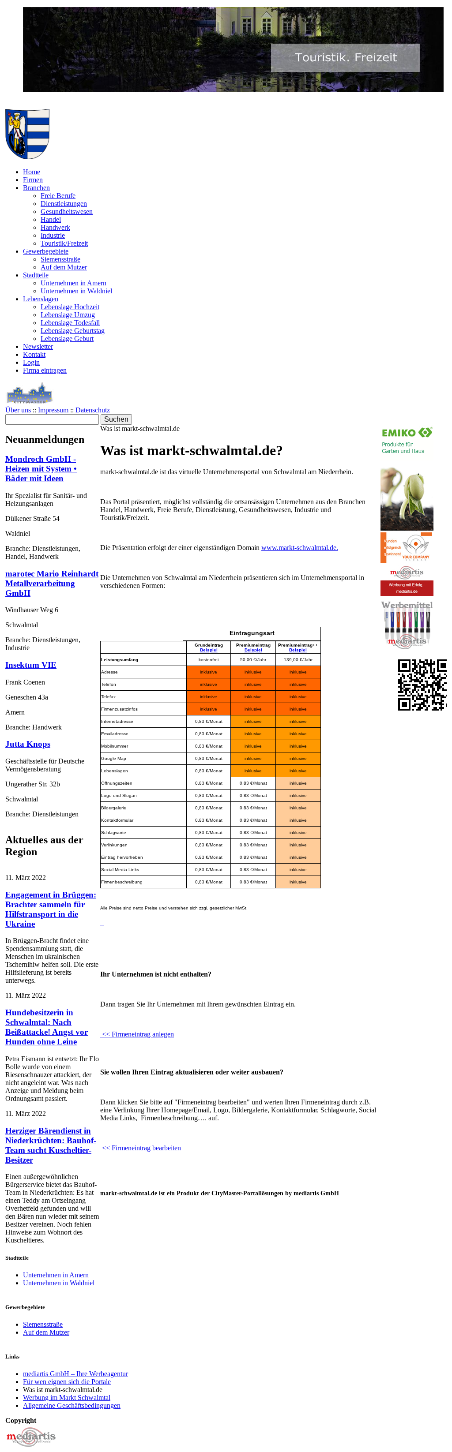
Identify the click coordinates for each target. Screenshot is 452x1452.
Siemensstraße (60, 259)
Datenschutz (92, 410)
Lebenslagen (40, 299)
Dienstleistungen (64, 203)
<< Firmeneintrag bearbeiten (141, 1148)
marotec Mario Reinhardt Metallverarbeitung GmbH (51, 583)
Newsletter (38, 346)
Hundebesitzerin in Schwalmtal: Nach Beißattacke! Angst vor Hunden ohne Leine (46, 1027)
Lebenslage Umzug (68, 314)
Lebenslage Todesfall (70, 322)
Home (31, 172)
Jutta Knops (27, 743)
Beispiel (209, 649)
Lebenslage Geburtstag (73, 330)
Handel (51, 219)
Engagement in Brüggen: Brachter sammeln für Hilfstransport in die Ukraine (50, 909)
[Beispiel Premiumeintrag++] (101, 922)
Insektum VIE (30, 665)
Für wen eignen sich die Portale (67, 1381)
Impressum (53, 410)
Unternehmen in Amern (73, 283)
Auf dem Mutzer (64, 267)
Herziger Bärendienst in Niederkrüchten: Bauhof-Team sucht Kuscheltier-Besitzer (50, 1145)
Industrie (53, 235)
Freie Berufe (58, 195)
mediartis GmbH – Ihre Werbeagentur (75, 1373)
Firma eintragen (45, 370)
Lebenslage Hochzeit (70, 307)
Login (31, 362)
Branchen (36, 187)
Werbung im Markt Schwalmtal (66, 1397)
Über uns (18, 410)
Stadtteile (36, 275)
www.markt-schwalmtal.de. (299, 547)
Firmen (33, 179)
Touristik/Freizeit (64, 243)
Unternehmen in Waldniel (76, 291)
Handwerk (55, 227)
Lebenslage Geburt (67, 338)
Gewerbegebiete (45, 251)
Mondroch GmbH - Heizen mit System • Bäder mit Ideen (41, 468)
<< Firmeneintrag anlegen (137, 1034)
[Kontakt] (31, 1448)
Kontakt (34, 354)
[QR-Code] (423, 708)
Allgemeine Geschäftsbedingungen (72, 1405)
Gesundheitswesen (67, 211)
